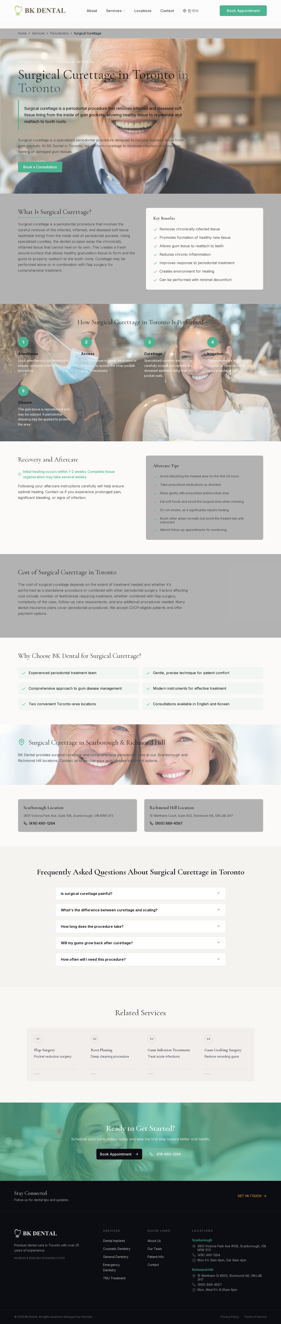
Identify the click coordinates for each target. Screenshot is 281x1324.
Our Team (154, 1249)
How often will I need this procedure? (93, 959)
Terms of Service (255, 1316)
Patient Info (155, 1257)
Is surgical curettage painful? (86, 893)
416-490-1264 (169, 1154)
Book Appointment (243, 10)
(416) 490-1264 (42, 823)
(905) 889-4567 (169, 823)
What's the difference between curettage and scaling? (109, 910)
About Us (154, 1241)
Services (38, 33)
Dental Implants (114, 1241)
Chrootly (86, 1316)
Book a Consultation (40, 167)
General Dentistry (115, 1257)
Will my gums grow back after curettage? (97, 943)
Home (22, 33)
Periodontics (59, 33)
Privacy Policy (230, 1316)
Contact (153, 1265)
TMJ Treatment (114, 1278)
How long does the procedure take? (92, 926)
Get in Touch (249, 1196)
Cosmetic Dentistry (116, 1249)
